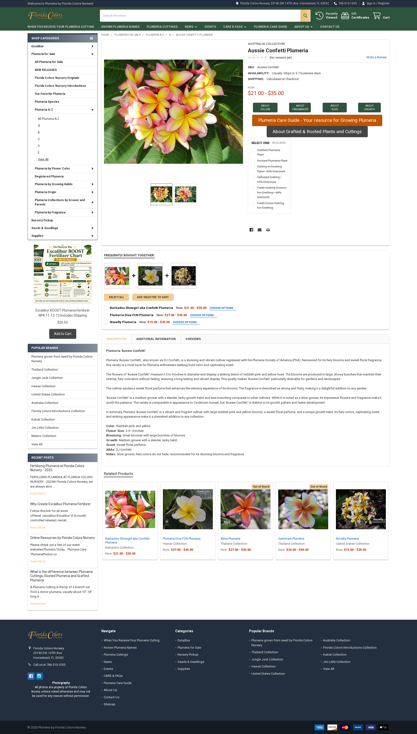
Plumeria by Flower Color (52, 168)
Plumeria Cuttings (162, 26)
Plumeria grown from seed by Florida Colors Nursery (61, 359)
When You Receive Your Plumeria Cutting (61, 26)
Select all (116, 297)
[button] (265, 107)
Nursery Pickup (42, 220)
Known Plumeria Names (120, 26)
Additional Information (156, 339)
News (189, 26)
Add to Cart (62, 334)
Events (210, 26)
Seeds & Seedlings (44, 228)
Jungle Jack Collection (47, 378)
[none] (173, 111)
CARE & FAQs (233, 26)
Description (116, 339)
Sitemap (109, 704)
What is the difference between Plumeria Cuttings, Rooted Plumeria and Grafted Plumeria (61, 576)
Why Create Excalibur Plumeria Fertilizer (60, 504)
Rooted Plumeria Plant (272, 161)
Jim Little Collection (45, 427)
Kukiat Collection (43, 419)
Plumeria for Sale (43, 54)
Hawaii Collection (43, 386)
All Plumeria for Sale (49, 62)
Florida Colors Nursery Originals (57, 78)
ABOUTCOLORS (265, 107)
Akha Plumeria (230, 538)
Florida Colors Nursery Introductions (60, 86)
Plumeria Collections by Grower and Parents (60, 202)
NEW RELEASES (46, 70)
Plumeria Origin (45, 192)
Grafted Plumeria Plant (268, 152)
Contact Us (329, 26)
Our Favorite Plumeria (50, 93)
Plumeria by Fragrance (50, 212)
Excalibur (37, 46)
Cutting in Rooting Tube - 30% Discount (271, 169)
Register (383, 3)
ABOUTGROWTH (369, 107)
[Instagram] (39, 676)
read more (37, 493)
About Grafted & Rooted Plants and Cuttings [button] (317, 131)
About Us (301, 26)
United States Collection (48, 394)
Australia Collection (44, 403)
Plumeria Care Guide (270, 26)
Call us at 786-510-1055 (49, 664)
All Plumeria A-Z (48, 119)
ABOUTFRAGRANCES (300, 107)
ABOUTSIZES (335, 107)
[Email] (259, 229)
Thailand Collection (44, 369)
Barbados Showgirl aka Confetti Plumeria (141, 308)
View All (43, 159)
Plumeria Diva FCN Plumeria (131, 315)
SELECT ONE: (268, 143)
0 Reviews (193, 339)
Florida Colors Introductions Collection (58, 411)
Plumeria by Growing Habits (54, 184)
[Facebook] (251, 229)
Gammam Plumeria (291, 538)
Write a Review (377, 57)
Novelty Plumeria (123, 322)
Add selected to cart (153, 297)
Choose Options (221, 308)
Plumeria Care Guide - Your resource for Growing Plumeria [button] (317, 120)
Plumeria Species (47, 101)
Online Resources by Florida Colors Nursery (62, 538)
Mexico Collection (43, 436)
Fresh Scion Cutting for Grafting (270, 205)
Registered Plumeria (49, 176)
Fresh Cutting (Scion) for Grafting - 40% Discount (271, 192)
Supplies (37, 236)
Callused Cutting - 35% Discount (269, 179)
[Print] (267, 229)
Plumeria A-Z (44, 109)
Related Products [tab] (118, 473)
